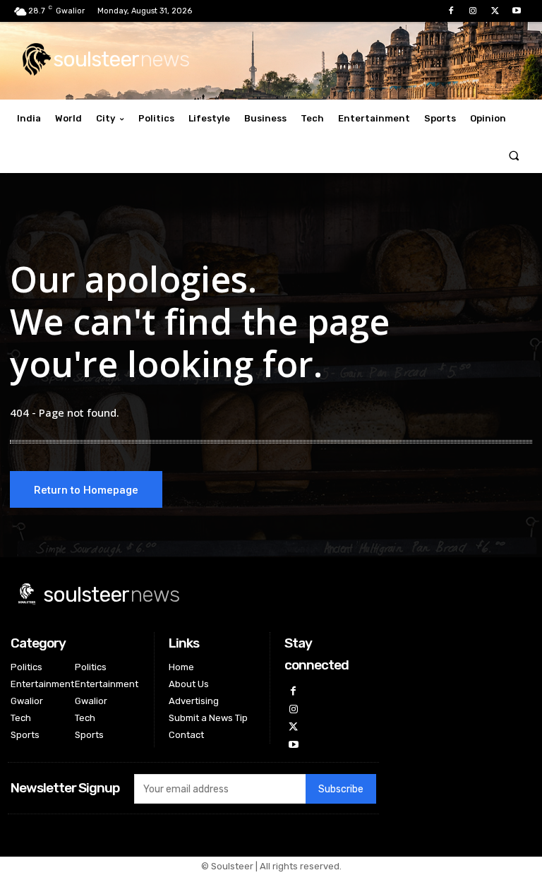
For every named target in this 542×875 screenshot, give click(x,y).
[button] (514, 155)
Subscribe (340, 789)
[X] (495, 11)
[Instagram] (472, 11)
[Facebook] (451, 11)
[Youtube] (517, 11)
